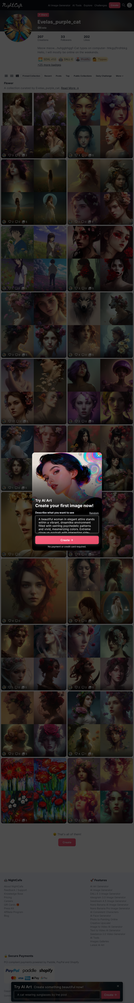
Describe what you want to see (54, 512)
